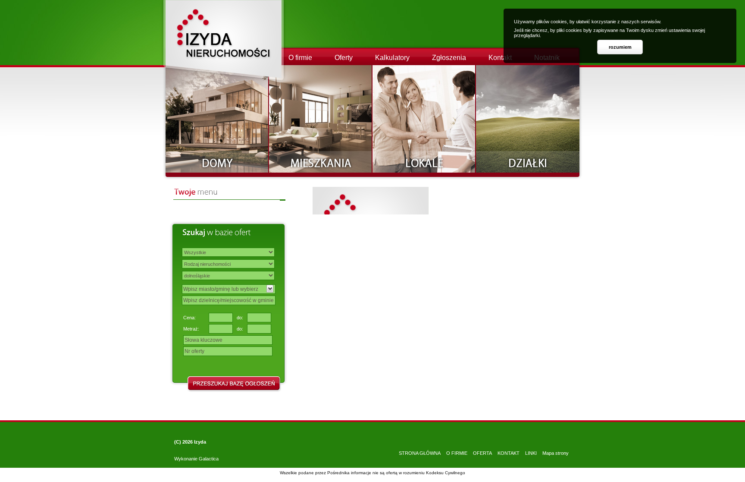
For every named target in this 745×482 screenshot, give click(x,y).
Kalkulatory (392, 57)
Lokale (424, 119)
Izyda (200, 441)
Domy (217, 119)
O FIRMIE (456, 453)
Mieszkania (320, 119)
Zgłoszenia (449, 57)
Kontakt (500, 57)
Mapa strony (555, 453)
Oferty (344, 57)
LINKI (531, 453)
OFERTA (482, 453)
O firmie (300, 57)
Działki (527, 119)
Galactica (209, 458)
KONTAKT (509, 453)
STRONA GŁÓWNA (420, 453)
